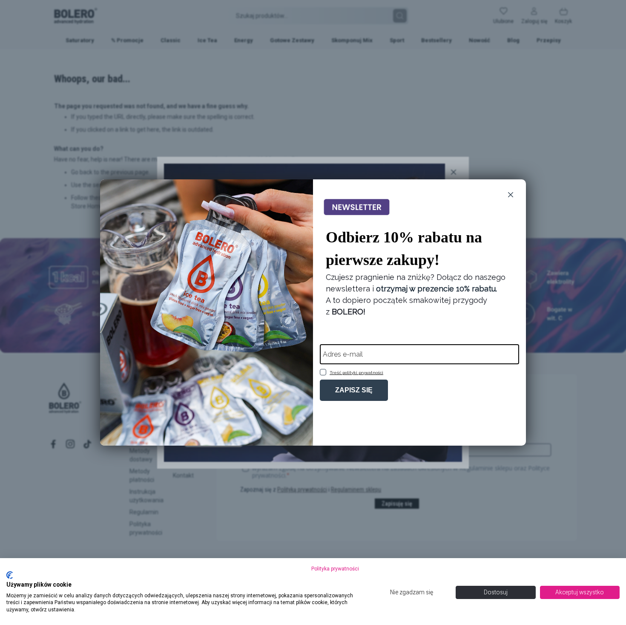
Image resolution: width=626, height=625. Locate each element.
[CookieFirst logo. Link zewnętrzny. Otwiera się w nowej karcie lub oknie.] (9, 575)
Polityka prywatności (335, 569)
